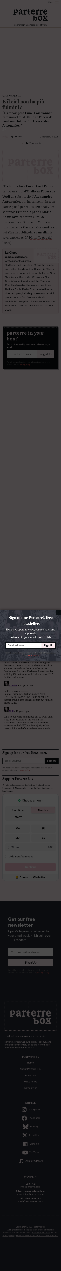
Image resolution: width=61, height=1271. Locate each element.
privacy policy (33, 655)
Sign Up (48, 645)
